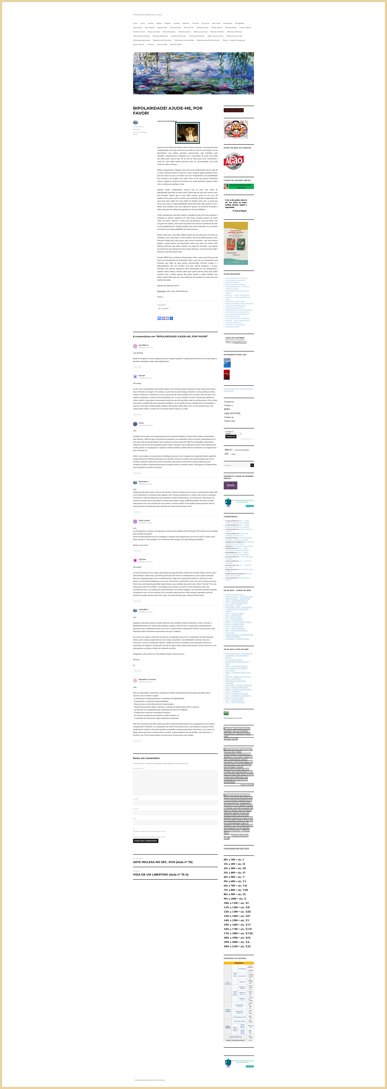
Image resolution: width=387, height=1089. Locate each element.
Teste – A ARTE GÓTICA (233, 691)
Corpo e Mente (245, 28)
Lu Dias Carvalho (138, 126)
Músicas (186, 23)
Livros (142, 23)
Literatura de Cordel (234, 36)
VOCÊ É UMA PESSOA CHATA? (234, 308)
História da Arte (184, 32)
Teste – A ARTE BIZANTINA (234, 620)
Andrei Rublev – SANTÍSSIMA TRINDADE (238, 685)
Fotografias (239, 23)
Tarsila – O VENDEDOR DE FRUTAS (236, 601)
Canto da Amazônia (196, 36)
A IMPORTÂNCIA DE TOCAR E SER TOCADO (239, 310)
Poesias (167, 23)
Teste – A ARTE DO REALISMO (235, 628)
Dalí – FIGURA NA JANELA (233, 618)
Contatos (150, 44)
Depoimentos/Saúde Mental (208, 40)
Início (135, 23)
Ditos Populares (169, 32)
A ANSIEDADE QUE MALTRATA (235, 280)
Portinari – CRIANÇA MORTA (234, 624)
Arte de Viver (189, 28)
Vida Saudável (230, 28)
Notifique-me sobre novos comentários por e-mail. (149, 831)
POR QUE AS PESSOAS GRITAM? (235, 284)
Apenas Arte (162, 28)
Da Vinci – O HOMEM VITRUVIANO (236, 694)
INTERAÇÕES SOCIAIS (232, 327)
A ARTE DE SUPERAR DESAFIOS (235, 306)
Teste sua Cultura (200, 32)
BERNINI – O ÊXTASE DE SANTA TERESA (238, 622)
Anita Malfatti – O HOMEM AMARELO (237, 639)
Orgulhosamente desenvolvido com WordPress (150, 1080)
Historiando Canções (141, 36)
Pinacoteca (227, 23)
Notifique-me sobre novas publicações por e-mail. (149, 837)
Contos (150, 23)
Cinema (176, 23)
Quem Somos (138, 44)
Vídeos (159, 23)
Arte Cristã (216, 23)
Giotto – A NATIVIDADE (233, 679)
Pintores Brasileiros (160, 36)
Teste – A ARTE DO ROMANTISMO (236, 630)
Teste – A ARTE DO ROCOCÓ (234, 626)
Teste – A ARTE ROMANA (233, 616)
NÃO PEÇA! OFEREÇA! (232, 282)
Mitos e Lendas (154, 32)
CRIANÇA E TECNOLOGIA (233, 323)
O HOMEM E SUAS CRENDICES (235, 325)
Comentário (139, 768)
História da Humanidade (184, 40)
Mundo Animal (139, 32)
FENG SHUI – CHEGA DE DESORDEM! (237, 295)
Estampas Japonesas (141, 40)
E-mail (136, 809)
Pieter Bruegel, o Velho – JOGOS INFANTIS (238, 607)
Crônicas (195, 23)
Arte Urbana (150, 28)
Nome (136, 799)
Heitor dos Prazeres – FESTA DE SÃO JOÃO (238, 597)
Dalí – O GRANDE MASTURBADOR (236, 668)
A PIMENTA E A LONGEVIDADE (235, 301)
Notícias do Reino (217, 32)
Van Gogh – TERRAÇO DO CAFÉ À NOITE (238, 677)
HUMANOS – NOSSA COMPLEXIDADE (237, 320)
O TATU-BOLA (230, 633)
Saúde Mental (216, 28)
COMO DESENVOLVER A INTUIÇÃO (236, 278)
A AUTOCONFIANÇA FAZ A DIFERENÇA (237, 318)
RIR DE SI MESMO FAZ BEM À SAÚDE (237, 312)
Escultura (205, 23)
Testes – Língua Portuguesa (234, 40)
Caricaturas (137, 28)
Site (134, 818)
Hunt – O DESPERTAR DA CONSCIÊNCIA (238, 696)
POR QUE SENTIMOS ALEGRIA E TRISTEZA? (239, 304)
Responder (137, 367)
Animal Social (175, 28)
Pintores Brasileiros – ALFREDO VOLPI (237, 599)
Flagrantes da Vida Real (162, 40)
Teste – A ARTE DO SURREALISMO (236, 603)
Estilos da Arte (202, 28)
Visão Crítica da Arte (215, 36)
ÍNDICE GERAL (176, 44)
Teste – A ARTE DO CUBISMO (234, 614)
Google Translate (250, 439)
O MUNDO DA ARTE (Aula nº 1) (235, 594)
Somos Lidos (162, 44)
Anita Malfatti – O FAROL (233, 605)
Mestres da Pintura (234, 32)
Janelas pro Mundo (178, 36)
